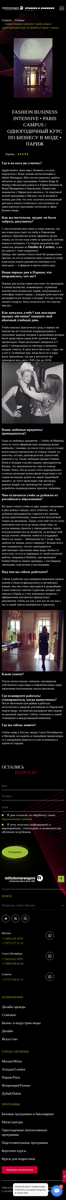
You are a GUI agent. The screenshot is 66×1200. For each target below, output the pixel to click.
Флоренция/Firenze (16, 1085)
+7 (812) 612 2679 (12, 956)
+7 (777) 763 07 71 (12, 977)
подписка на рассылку (19, 1169)
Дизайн (7, 1031)
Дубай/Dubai (11, 1093)
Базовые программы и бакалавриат (28, 1114)
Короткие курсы (14, 1151)
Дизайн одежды (13, 1007)
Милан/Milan (12, 1061)
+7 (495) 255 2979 (12, 936)
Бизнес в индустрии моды (21, 1023)
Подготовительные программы (25, 1143)
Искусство (9, 1039)
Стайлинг (9, 1015)
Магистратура (12, 1122)
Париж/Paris (11, 1077)
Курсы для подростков (18, 1159)
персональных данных (17, 819)
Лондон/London (13, 1069)
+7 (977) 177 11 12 (12, 943)
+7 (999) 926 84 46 (12, 963)
